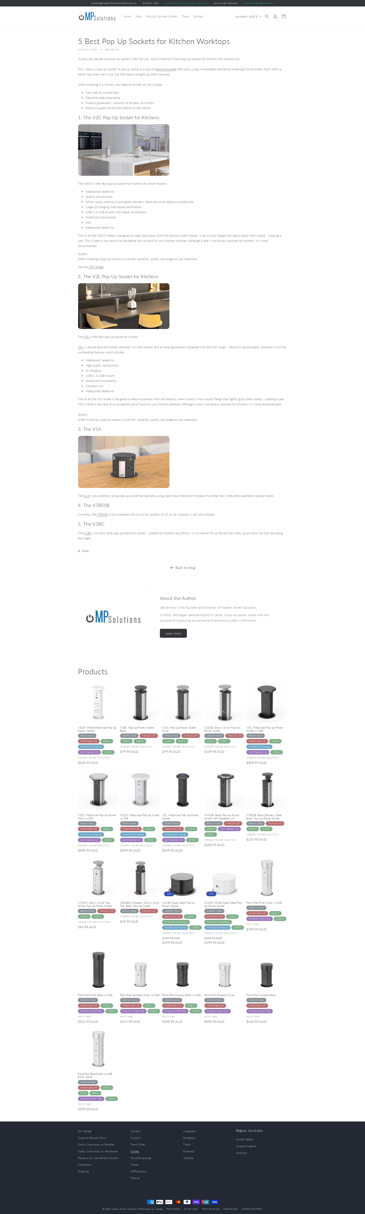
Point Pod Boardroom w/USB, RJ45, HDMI (95, 1075)
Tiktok (135, 1164)
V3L (86, 336)
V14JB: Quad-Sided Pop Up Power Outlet (178, 904)
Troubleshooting (141, 1158)
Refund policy (174, 1209)
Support (136, 1137)
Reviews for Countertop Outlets (98, 1158)
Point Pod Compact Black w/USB (181, 995)
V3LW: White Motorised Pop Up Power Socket (97, 729)
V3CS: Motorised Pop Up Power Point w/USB (97, 817)
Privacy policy (191, 1209)
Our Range (84, 1131)
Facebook (189, 1137)
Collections (85, 1164)
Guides (135, 1151)
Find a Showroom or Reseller (96, 1144)
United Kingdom (246, 1146)
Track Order (138, 1144)
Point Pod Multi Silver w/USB (264, 902)
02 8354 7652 (151, 3)
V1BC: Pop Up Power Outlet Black (137, 729)
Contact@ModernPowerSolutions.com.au (114, 3)
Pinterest (188, 1151)
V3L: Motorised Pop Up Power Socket (180, 817)
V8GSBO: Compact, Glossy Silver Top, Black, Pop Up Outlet (140, 904)
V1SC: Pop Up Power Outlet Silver (179, 729)
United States (244, 1139)
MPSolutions (139, 1171)
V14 (86, 495)
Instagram (189, 1131)
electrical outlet (166, 69)
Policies (135, 1178)
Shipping (83, 1171)
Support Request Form (92, 1137)
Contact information (252, 1209)
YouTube (188, 1158)
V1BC (87, 533)
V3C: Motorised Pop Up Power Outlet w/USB (264, 729)
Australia (241, 1152)
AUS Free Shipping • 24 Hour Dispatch (186, 3)
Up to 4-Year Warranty (226, 3)
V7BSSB (102, 514)
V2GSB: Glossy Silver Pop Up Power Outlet (222, 729)
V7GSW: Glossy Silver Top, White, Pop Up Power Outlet (95, 904)
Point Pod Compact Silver (219, 995)
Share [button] (85, 550)
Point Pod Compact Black (261, 995)
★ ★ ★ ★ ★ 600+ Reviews (259, 3)
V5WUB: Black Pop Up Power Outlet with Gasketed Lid (222, 817)
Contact (136, 1131)
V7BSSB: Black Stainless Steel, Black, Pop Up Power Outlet (264, 817)
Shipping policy (231, 1209)
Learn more (173, 633)
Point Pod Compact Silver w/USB (139, 995)
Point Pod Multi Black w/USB (95, 995)
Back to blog (185, 567)
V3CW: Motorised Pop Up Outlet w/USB (139, 817)
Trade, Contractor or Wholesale (98, 1151)
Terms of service (210, 1209)
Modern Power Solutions (123, 1209)
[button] (267, 16)
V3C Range (96, 267)
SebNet (159, 1209)
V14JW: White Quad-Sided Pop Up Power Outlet (223, 904)
